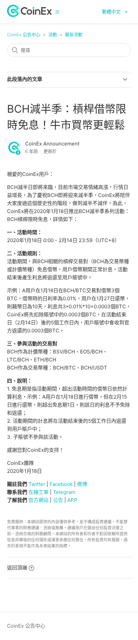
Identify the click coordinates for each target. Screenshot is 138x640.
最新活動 (73, 34)
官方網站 (38, 500)
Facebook (61, 484)
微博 (82, 484)
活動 (52, 34)
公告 (58, 500)
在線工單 (38, 492)
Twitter (36, 484)
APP (72, 500)
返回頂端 (17, 567)
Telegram (64, 492)
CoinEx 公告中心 (23, 34)
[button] (57, 11)
